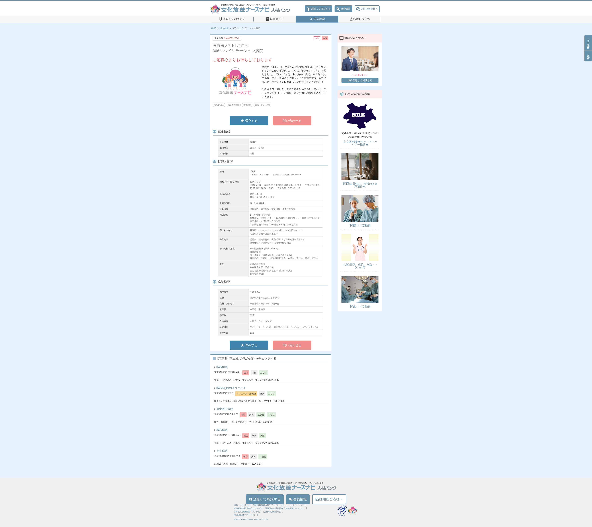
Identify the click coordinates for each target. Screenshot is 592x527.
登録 (236, 505)
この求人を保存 (588, 41)
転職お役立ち (361, 18)
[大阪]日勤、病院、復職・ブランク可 (360, 266)
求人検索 (319, 18)
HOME (213, 28)
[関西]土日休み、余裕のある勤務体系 (360, 185)
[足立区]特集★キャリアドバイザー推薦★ (360, 143)
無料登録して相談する (360, 80)
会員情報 (345, 8)
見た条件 (588, 54)
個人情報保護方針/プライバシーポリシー (271, 505)
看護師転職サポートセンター (247, 515)
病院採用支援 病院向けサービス (248, 508)
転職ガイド (277, 18)
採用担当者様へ (369, 8)
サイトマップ (298, 505)
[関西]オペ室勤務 (359, 225)
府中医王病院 (224, 409)
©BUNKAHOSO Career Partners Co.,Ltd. (251, 519)
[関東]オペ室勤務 (359, 306)
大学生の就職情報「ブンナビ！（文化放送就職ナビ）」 (259, 512)
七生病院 (222, 450)
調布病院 (222, 367)
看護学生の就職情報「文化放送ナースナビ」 (285, 508)
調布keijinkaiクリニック (231, 388)
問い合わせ (245, 505)
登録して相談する (320, 8)
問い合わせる (292, 120)
